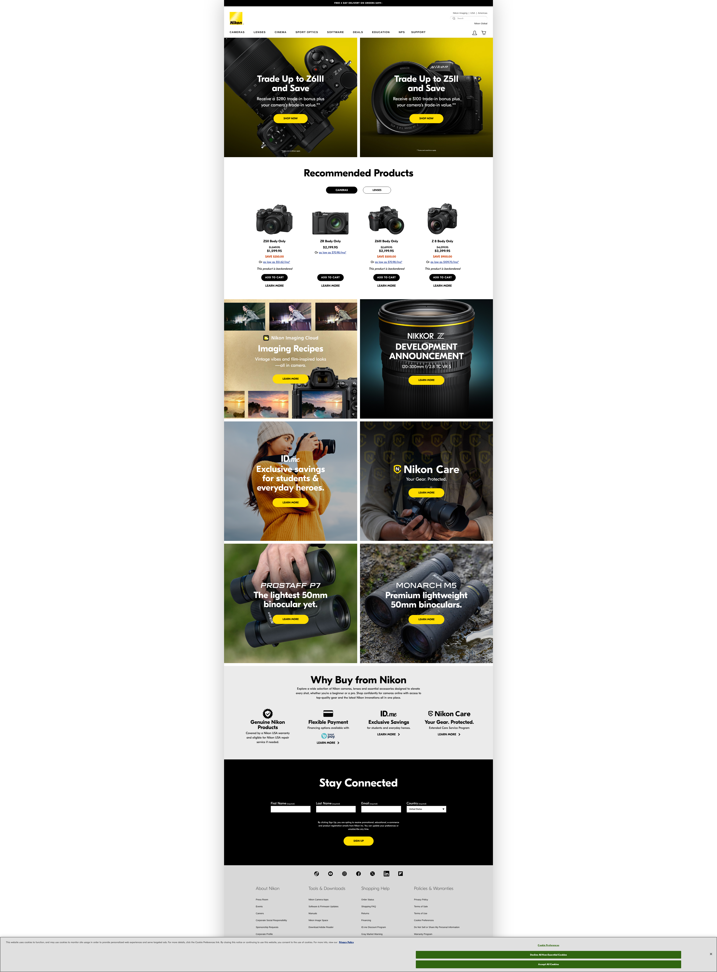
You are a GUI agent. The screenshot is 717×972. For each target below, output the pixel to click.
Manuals (313, 913)
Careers (260, 913)
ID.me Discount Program (373, 927)
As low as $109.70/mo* (444, 262)
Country (416, 803)
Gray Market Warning (372, 934)
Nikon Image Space (318, 920)
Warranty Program (423, 934)
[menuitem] (242, 31)
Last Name (328, 803)
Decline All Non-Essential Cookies (548, 954)
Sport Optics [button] (307, 32)
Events (259, 906)
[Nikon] (237, 15)
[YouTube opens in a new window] (330, 873)
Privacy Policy (421, 899)
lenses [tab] (377, 190)
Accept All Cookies (548, 964)
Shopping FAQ (368, 906)
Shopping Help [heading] (375, 888)
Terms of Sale (421, 906)
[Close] (711, 954)
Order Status (367, 899)
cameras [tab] (342, 190)
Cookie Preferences (424, 920)
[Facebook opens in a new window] (358, 873)
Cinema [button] (281, 32)
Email (369, 803)
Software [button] (335, 32)
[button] (244, 3)
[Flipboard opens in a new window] (400, 873)
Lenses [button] (260, 32)
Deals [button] (358, 32)
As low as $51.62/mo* (276, 262)
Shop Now (290, 118)
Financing (366, 920)
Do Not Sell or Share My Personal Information (437, 927)
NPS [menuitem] (402, 32)
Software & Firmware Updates (324, 906)
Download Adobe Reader (321, 927)
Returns (365, 913)
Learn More (291, 378)
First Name (283, 803)
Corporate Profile (264, 934)
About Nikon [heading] (268, 888)
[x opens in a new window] (372, 873)
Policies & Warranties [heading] (433, 888)
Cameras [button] (237, 32)
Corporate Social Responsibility (271, 920)
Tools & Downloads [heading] (327, 888)
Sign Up (363, 840)
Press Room (262, 899)
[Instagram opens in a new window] (344, 873)
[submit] (454, 18)
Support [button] (418, 32)
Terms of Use (420, 913)
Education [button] (381, 32)
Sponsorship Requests (267, 927)
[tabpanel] (358, 245)
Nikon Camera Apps (319, 899)
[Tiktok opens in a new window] (316, 873)
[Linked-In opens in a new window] (386, 873)
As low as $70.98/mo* (332, 252)
